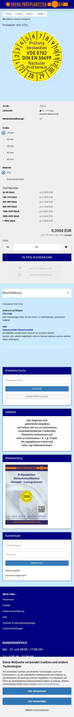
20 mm (10, 139)
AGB (5, 617)
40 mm (10, 159)
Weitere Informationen (37, 710)
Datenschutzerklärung (48, 684)
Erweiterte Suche (37, 396)
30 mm (10, 152)
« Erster (8, 13)
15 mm (10, 132)
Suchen (37, 389)
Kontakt (6, 605)
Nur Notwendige (37, 701)
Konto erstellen (12, 570)
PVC (9, 172)
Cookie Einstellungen (13, 628)
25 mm (10, 146)
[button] (8, 247)
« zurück (19, 13)
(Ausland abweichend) (49, 114)
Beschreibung (12, 293)
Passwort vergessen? (15, 575)
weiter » (30, 13)
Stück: (6, 240)
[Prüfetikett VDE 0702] (37, 56)
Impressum (8, 599)
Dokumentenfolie (15, 179)
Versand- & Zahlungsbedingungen (19, 623)
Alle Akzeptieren (37, 691)
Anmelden (37, 563)
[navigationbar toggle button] (69, 4)
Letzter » (41, 13)
